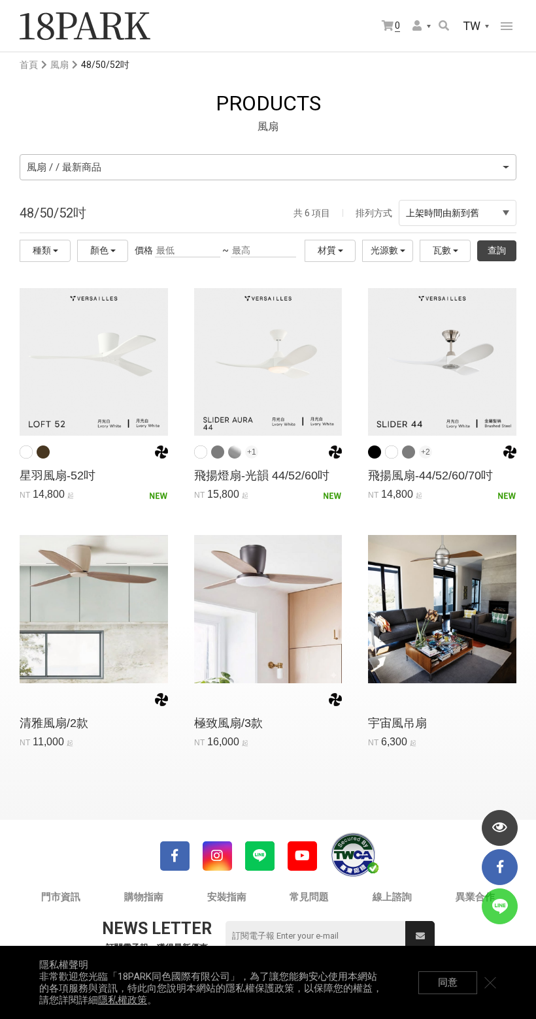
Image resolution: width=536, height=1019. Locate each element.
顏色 (100, 250)
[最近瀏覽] (500, 828)
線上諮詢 (392, 897)
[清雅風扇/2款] (94, 609)
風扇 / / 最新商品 (64, 167)
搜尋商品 (445, 26)
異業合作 (475, 897)
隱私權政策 (122, 1000)
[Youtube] (302, 856)
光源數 (385, 250)
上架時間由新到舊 (442, 213)
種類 (43, 250)
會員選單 (422, 26)
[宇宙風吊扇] (442, 609)
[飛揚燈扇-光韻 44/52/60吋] (268, 362)
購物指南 (143, 897)
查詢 (497, 250)
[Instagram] (217, 856)
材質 (328, 250)
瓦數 (443, 250)
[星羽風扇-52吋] (94, 362)
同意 (448, 982)
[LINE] (260, 856)
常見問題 (309, 897)
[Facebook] (175, 856)
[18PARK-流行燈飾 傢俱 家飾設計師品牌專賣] (85, 26)
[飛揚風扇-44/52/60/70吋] (442, 362)
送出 (420, 935)
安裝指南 (226, 897)
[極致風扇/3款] (268, 609)
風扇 (59, 64)
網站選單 (506, 26)
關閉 (490, 982)
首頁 (29, 64)
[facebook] (500, 867)
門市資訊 (60, 897)
